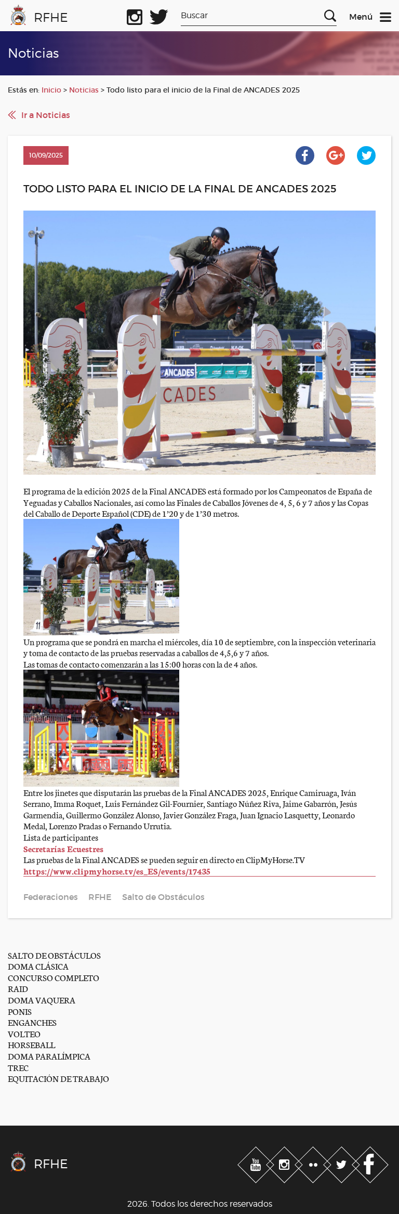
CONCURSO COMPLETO (53, 977)
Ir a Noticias (45, 115)
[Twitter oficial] (159, 15)
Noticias (84, 90)
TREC (18, 1067)
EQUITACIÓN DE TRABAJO (58, 1078)
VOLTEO (24, 1033)
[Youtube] (257, 1162)
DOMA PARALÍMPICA (49, 1056)
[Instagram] (285, 1162)
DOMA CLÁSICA (38, 966)
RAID (18, 988)
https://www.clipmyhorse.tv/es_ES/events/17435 (116, 871)
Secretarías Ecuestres (63, 848)
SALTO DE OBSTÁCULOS (54, 955)
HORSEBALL (31, 1044)
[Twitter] (343, 1162)
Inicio (51, 90)
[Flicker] (314, 1162)
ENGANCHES (32, 1022)
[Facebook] (370, 1162)
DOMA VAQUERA (41, 1000)
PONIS (20, 1011)
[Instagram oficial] (134, 15)
